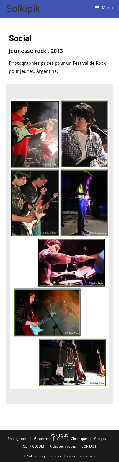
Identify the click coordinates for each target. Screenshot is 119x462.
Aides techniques (63, 446)
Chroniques (80, 438)
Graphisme (42, 438)
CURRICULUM (33, 446)
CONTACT (89, 446)
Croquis (100, 438)
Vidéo (61, 438)
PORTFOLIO (59, 435)
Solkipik (23, 8)
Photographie (18, 438)
